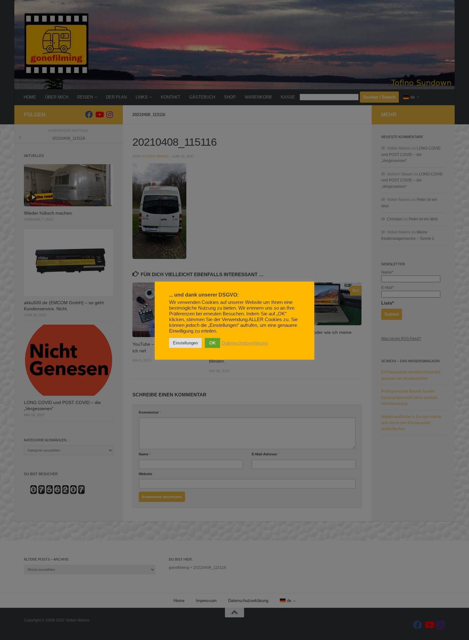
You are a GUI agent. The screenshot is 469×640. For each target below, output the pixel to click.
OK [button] (212, 342)
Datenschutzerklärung (245, 343)
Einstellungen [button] (185, 343)
